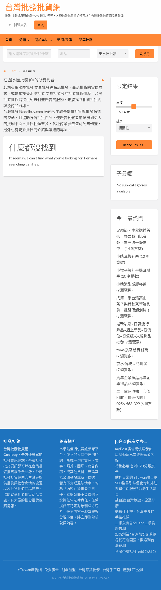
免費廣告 (51, 570)
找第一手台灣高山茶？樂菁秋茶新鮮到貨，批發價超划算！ (133, 304)
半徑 (119, 103)
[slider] (133, 106)
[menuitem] (18, 25)
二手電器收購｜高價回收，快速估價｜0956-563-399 (133, 397)
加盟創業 (146, 534)
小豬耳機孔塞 (127, 256)
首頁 (8, 40)
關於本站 (41, 40)
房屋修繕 (122, 454)
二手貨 (149, 523)
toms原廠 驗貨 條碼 (132, 350)
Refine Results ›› (134, 145)
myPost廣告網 (126, 449)
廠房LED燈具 (133, 570)
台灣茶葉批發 (125, 551)
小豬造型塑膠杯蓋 (131, 284)
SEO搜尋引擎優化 (129, 483)
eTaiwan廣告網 (145, 477)
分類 (22, 40)
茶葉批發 (85, 40)
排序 (119, 121)
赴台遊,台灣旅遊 (128, 500)
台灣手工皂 (111, 570)
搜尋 (146, 54)
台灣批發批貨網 (33, 7)
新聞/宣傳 (64, 40)
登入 (41, 25)
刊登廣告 (20, 25)
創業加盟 (68, 570)
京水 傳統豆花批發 (131, 363)
